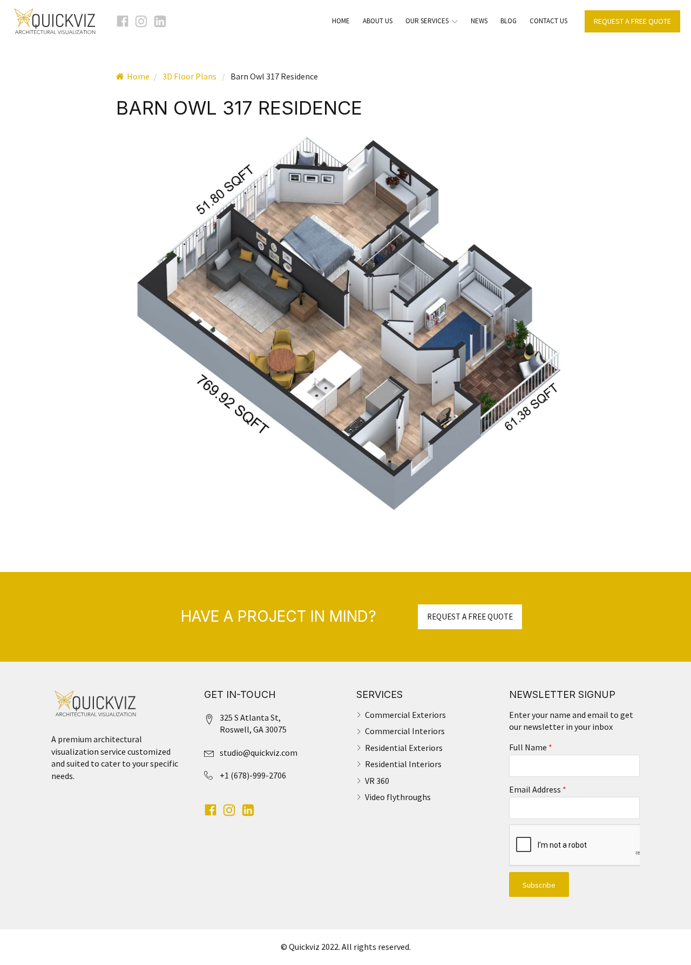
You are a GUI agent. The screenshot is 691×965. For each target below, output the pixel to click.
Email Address (537, 789)
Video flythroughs (398, 796)
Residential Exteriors (404, 747)
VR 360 (377, 780)
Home (341, 20)
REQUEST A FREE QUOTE (632, 21)
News (479, 20)
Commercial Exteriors (405, 714)
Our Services (427, 20)
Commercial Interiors (405, 731)
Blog (508, 20)
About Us (377, 20)
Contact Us (548, 20)
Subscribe (539, 885)
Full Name (530, 747)
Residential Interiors (403, 763)
